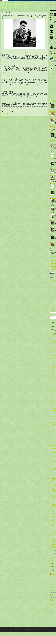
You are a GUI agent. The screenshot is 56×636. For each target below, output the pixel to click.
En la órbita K (53, 525)
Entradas (52, 316)
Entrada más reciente (5, 117)
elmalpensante (52, 600)
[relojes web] (52, 279)
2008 (51, 570)
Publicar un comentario (6, 113)
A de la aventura (53, 449)
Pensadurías (52, 235)
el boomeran (51, 604)
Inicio (25, 117)
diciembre (53, 330)
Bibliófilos (52, 118)
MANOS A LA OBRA (53, 198)
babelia (51, 605)
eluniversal (51, 594)
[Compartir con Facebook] (21, 107)
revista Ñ (51, 584)
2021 (51, 322)
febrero (53, 560)
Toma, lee (52, 220)
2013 (51, 563)
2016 (51, 326)
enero (52, 561)
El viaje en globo (53, 517)
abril (52, 557)
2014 (51, 329)
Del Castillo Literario (16, 4)
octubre (53, 333)
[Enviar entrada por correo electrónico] (17, 107)
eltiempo (51, 595)
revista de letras (52, 586)
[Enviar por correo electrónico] (19, 107)
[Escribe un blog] (20, 107)
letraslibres (51, 590)
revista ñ (51, 585)
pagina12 (51, 589)
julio (52, 553)
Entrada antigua (45, 117)
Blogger (38, 629)
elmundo (51, 599)
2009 (51, 569)
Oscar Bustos (53, 248)
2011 (51, 566)
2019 (51, 323)
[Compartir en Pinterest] (22, 107)
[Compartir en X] (21, 107)
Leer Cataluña (53, 413)
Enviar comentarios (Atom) (8, 119)
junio (52, 554)
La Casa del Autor (53, 132)
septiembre (53, 550)
